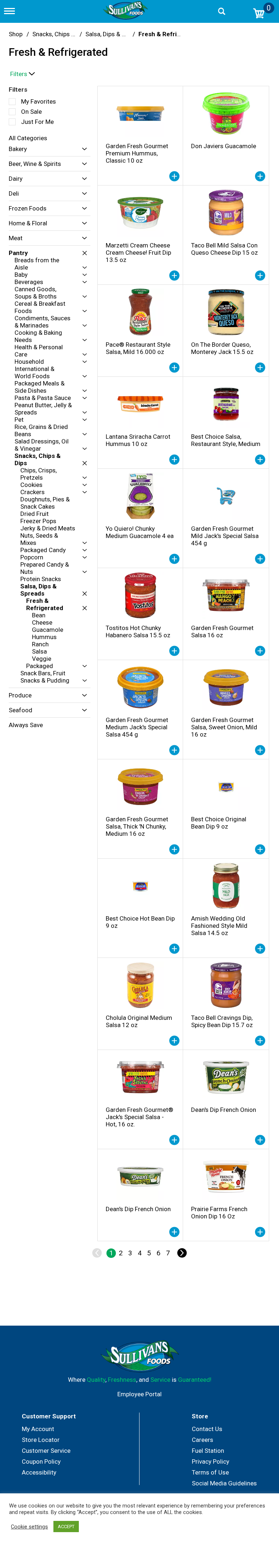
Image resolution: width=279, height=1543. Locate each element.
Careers (202, 1439)
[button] (82, 149)
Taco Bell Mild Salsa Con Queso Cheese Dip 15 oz (224, 249)
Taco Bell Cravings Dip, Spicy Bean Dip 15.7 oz (222, 1021)
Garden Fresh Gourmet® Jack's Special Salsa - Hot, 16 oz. (139, 1117)
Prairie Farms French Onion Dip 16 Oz (219, 1212)
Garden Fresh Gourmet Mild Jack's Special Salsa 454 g (225, 536)
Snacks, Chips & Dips (60, 34)
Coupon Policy (41, 1461)
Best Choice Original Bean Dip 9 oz (218, 823)
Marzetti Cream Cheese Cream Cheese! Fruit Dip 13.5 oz (138, 252)
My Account (38, 1429)
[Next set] (181, 1253)
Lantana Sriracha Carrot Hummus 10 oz (138, 440)
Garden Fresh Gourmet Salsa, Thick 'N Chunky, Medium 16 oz (137, 826)
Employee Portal (139, 1394)
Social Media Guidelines (224, 1483)
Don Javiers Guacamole (223, 146)
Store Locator (41, 1439)
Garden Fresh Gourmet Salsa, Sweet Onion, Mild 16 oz (224, 727)
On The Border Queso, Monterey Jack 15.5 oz (222, 348)
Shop (16, 34)
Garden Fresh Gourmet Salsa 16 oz (222, 631)
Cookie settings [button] (29, 1526)
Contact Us (207, 1429)
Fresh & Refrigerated (168, 34)
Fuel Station (208, 1450)
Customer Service (46, 1450)
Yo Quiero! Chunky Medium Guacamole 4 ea (140, 532)
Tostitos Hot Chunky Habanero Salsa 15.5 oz (138, 631)
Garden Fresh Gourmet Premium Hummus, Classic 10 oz (137, 153)
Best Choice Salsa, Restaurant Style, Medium (225, 440)
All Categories (28, 138)
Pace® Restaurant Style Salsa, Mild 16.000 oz (138, 348)
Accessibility (39, 1472)
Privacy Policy (210, 1461)
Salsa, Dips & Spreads (114, 34)
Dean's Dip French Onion (223, 1109)
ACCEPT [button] (66, 1526)
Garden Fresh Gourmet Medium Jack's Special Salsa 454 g (137, 727)
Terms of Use (210, 1472)
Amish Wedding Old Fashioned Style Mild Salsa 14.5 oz (219, 926)
